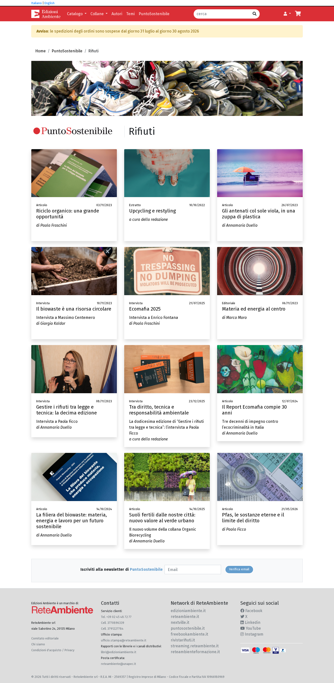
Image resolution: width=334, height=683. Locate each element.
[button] (287, 14)
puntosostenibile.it (188, 628)
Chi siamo (38, 644)
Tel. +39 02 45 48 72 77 (116, 617)
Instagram (253, 634)
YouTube (253, 628)
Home (40, 51)
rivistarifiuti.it (183, 640)
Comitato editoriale (45, 638)
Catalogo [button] (75, 13)
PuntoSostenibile (154, 13)
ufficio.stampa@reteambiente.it (123, 640)
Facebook (253, 610)
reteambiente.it (185, 616)
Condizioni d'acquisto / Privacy (52, 650)
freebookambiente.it (189, 634)
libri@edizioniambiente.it (118, 652)
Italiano (36, 3)
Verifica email (239, 569)
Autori (116, 13)
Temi (130, 13)
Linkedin (252, 622)
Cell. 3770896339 (112, 623)
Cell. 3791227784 (112, 628)
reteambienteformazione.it (195, 651)
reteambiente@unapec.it (118, 664)
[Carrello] (298, 14)
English (50, 3)
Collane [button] (97, 13)
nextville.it (180, 622)
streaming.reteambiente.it (195, 646)
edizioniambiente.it (188, 610)
